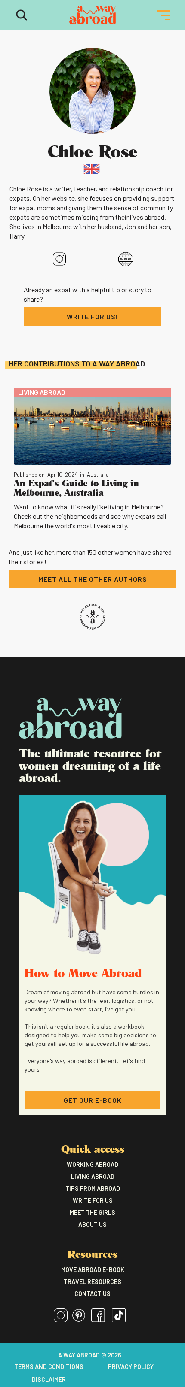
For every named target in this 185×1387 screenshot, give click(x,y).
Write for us (93, 1200)
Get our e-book (93, 1100)
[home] (92, 15)
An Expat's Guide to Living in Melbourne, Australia (76, 487)
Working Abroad (92, 1164)
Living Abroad (92, 1176)
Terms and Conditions (48, 1367)
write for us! (92, 316)
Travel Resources (92, 1281)
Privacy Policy (131, 1367)
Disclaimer (49, 1380)
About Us (92, 1224)
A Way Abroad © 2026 (89, 1355)
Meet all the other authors (92, 579)
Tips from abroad (92, 1188)
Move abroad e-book (92, 1269)
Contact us (92, 1293)
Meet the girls (92, 1212)
